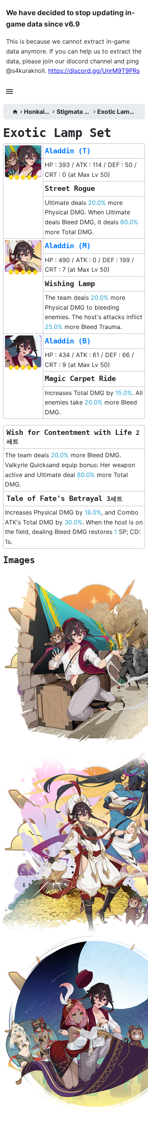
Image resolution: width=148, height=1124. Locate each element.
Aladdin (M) (68, 246)
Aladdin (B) (68, 341)
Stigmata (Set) (74, 111)
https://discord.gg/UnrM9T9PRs (94, 70)
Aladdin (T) (68, 151)
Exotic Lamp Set (116, 111)
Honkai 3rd (37, 111)
